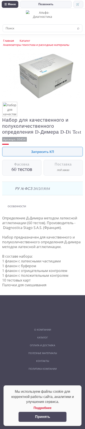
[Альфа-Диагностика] (42, 16)
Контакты (42, 361)
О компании (42, 329)
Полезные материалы (42, 353)
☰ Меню (10, 4)
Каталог (25, 41)
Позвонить (45, 4)
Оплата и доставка (42, 345)
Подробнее (42, 408)
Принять (42, 417)
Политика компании (43, 368)
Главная (8, 41)
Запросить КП (42, 151)
